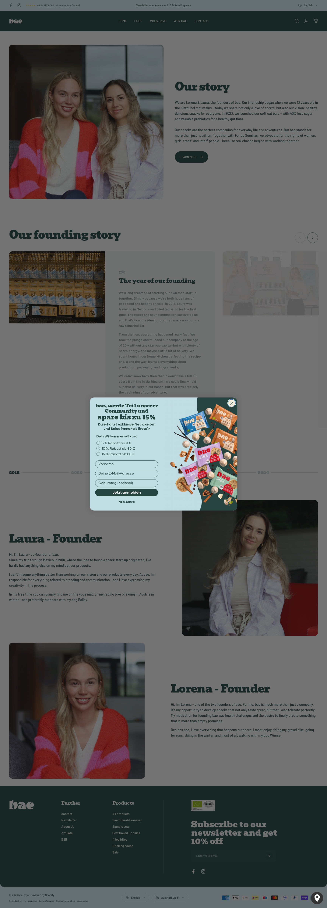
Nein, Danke (127, 502)
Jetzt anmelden (126, 492)
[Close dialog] (231, 403)
